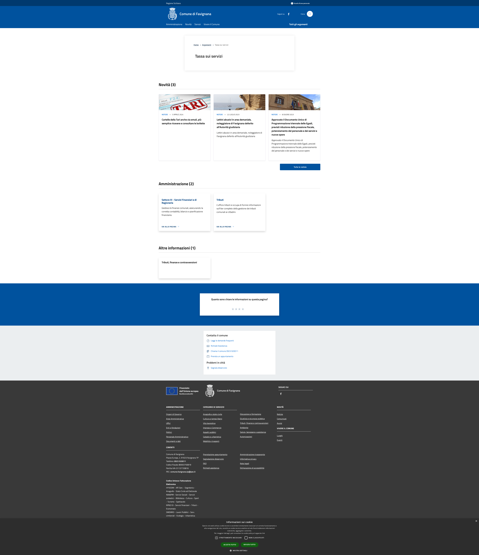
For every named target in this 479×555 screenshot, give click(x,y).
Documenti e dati (173, 441)
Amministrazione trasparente (252, 454)
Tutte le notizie (300, 166)
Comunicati (282, 418)
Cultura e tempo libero (212, 418)
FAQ (205, 463)
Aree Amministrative (175, 418)
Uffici (168, 423)
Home (196, 44)
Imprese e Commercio (212, 427)
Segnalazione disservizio (213, 458)
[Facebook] (287, 13)
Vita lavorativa (209, 423)
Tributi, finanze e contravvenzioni (179, 262)
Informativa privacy (248, 458)
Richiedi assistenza (211, 467)
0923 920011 (180, 461)
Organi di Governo (173, 414)
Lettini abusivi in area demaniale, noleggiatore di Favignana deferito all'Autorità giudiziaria (235, 123)
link (263, 533)
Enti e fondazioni (173, 427)
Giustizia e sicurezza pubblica (252, 418)
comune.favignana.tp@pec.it (182, 471)
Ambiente (244, 427)
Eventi (279, 440)
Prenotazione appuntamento (215, 454)
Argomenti (206, 44)
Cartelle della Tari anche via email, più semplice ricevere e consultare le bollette (183, 121)
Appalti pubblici (209, 432)
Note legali (244, 463)
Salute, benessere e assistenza (253, 432)
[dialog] (239, 536)
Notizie (165, 114)
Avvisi (279, 423)
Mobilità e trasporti (211, 441)
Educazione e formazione (250, 414)
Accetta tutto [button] (230, 545)
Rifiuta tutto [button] (249, 545)
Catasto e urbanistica (212, 436)
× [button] (476, 521)
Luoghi (280, 435)
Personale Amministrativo (177, 436)
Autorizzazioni (246, 436)
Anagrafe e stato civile (212, 414)
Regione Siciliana (173, 3)
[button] (239, 550)
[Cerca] (310, 14)
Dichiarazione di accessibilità (252, 467)
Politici (169, 432)
